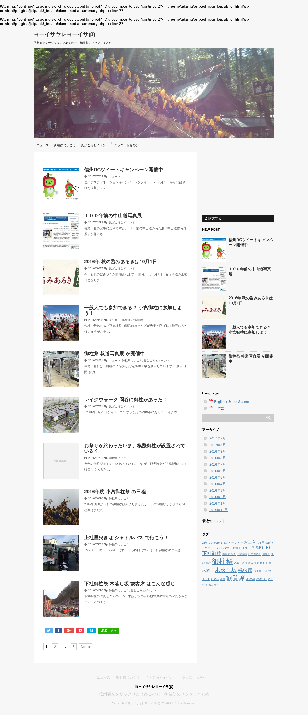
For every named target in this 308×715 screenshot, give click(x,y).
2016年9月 (217, 451)
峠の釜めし (254, 554)
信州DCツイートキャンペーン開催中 (123, 169)
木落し (208, 570)
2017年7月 (217, 438)
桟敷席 (245, 570)
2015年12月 (218, 510)
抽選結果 (259, 562)
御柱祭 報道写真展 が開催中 (114, 353)
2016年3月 (217, 490)
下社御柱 (211, 553)
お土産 (250, 542)
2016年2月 (217, 497)
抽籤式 (249, 562)
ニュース (42, 145)
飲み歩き (213, 584)
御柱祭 (222, 561)
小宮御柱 (137, 320)
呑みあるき (229, 554)
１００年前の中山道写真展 (113, 215)
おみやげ (229, 542)
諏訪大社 (261, 579)
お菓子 (260, 542)
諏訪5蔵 (250, 579)
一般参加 (124, 320)
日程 (268, 562)
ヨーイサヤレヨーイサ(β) (64, 34)
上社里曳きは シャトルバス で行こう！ (126, 537)
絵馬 (222, 579)
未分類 (113, 320)
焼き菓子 (258, 571)
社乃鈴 (215, 579)
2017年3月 (217, 445)
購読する (214, 218)
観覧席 (235, 578)
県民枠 (269, 571)
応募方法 (239, 562)
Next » (85, 647)
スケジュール (210, 547)
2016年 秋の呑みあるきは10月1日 (120, 261)
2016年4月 (217, 484)
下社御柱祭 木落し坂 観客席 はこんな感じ (129, 583)
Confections (216, 542)
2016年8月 (217, 458)
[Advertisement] (238, 182)
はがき (269, 542)
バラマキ (224, 547)
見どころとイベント (95, 145)
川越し (266, 554)
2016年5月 (217, 477)
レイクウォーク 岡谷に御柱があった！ (125, 399)
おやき (239, 542)
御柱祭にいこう (65, 145)
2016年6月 (217, 471)
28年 (205, 542)
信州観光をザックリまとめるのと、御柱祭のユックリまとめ (154, 694)
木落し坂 (226, 570)
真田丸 (206, 579)
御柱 (208, 562)
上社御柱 (256, 547)
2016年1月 (217, 503)
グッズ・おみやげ (126, 145)
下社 (268, 547)
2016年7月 (217, 464)
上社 (244, 547)
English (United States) (231, 402)
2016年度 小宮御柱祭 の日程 (115, 491)
